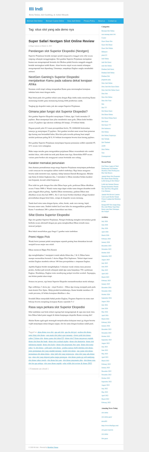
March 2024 (105, 319)
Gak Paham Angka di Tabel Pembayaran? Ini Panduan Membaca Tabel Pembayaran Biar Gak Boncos (110, 169)
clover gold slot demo (82, 335)
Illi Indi (36, 9)
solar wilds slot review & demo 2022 (77, 363)
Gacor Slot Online (107, 48)
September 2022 (107, 382)
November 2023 (106, 333)
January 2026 (106, 242)
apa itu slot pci (71, 332)
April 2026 (105, 232)
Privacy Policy (89, 21)
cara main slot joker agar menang (59, 335)
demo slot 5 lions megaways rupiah (79, 338)
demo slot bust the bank (38, 341)
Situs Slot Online (107, 97)
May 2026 (105, 228)
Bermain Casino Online (55, 21)
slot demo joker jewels (37, 360)
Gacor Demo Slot (107, 41)
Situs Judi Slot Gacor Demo (110, 86)
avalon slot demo (84, 332)
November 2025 (106, 249)
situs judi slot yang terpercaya (62, 354)
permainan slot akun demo (39, 354)
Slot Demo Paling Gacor (109, 118)
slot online (105, 412)
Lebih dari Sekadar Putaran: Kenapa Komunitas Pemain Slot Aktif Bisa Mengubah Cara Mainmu (110, 187)
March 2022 (105, 399)
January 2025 (106, 284)
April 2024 (105, 315)
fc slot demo (38, 347)
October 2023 (106, 336)
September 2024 (107, 298)
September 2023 (107, 340)
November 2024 (106, 291)
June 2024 (105, 308)
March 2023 (105, 361)
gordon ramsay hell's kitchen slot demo (77, 347)
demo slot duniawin (77, 341)
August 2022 (106, 385)
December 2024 (106, 287)
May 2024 (105, 312)
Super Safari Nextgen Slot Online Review (61, 41)
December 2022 (106, 371)
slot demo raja (89, 360)
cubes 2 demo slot (36, 338)
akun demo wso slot (45, 332)
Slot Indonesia (106, 128)
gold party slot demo (53, 347)
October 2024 (106, 294)
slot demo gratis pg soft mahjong (81, 357)
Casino (104, 38)
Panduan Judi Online (108, 73)
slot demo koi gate (54, 360)
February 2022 (106, 402)
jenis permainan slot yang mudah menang (45, 350)
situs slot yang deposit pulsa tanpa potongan (49, 357)
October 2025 (106, 253)
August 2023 (106, 343)
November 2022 (106, 375)
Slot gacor (105, 438)
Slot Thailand (106, 142)
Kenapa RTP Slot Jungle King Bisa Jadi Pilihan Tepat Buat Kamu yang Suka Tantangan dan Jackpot (111, 208)
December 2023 (106, 329)
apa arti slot (59, 332)
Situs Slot (105, 93)
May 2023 (105, 354)
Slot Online (105, 132)
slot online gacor (107, 417)
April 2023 (105, 357)
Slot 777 (104, 107)
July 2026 (105, 221)
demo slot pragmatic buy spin (68, 344)
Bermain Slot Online (35, 21)
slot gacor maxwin (107, 430)
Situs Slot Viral (106, 100)
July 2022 (105, 388)
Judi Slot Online (107, 66)
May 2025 (105, 270)
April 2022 (105, 395)
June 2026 (105, 225)
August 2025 (106, 260)
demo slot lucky (49, 344)
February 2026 (106, 239)
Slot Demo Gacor (107, 111)
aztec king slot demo (37, 335)
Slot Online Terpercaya (109, 135)
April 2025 (105, 273)
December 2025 (106, 246)
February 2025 (106, 280)
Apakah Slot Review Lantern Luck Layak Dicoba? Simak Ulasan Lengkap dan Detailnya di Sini (111, 197)
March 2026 (105, 235)
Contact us (112, 21)
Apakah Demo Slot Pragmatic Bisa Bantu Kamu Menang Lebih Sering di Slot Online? (111, 178)
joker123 (104, 55)
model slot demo (69, 350)
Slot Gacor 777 (106, 125)
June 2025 (105, 267)
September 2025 (107, 256)
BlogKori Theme (53, 447)
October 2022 (106, 378)
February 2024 (106, 322)
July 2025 (105, 263)
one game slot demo (85, 350)
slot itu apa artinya (36, 363)
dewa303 (104, 421)
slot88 (103, 146)
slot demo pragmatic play (73, 360)
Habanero (104, 52)
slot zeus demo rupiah (53, 363)
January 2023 (106, 368)
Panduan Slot (106, 76)
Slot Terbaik (105, 139)
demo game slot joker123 (54, 338)
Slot (103, 104)
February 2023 (106, 364)
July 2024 (105, 305)
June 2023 (105, 350)
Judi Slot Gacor (106, 62)
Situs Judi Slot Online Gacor (110, 90)
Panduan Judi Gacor (108, 69)
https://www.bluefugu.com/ (110, 425)
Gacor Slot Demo (107, 45)
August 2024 (106, 301)
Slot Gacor (105, 121)
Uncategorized (106, 156)
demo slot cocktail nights (58, 341)
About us (101, 21)
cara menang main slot (109, 34)
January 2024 (106, 326)
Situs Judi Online (73, 21)
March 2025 (105, 277)
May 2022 (105, 392)
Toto (103, 153)
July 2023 (105, 347)
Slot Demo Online (107, 114)
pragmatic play (106, 80)
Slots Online (105, 149)
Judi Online (105, 59)
